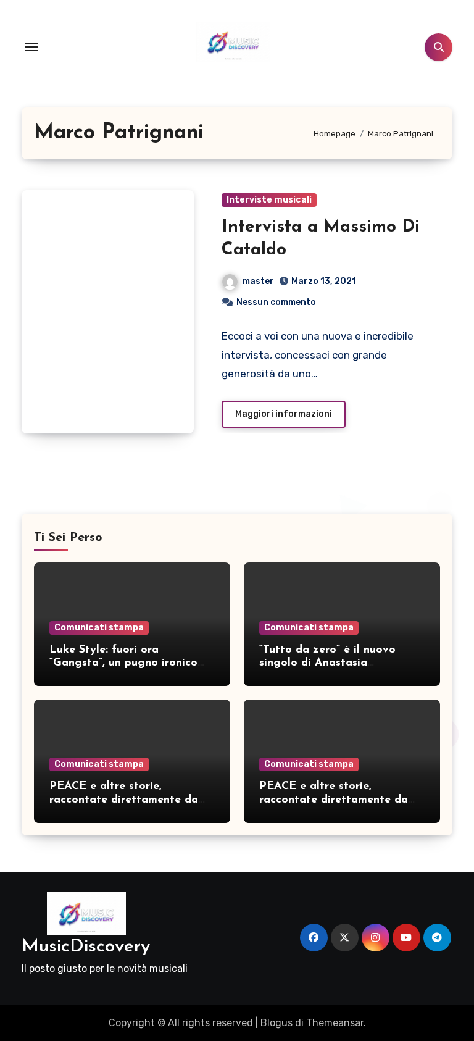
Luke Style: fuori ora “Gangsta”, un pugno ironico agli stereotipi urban (123, 663)
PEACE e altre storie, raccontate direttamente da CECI (123, 800)
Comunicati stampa (99, 627)
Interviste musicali (269, 199)
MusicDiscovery (86, 946)
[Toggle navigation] (31, 47)
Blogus (276, 1023)
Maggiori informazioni (283, 414)
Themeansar (335, 1023)
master (258, 281)
